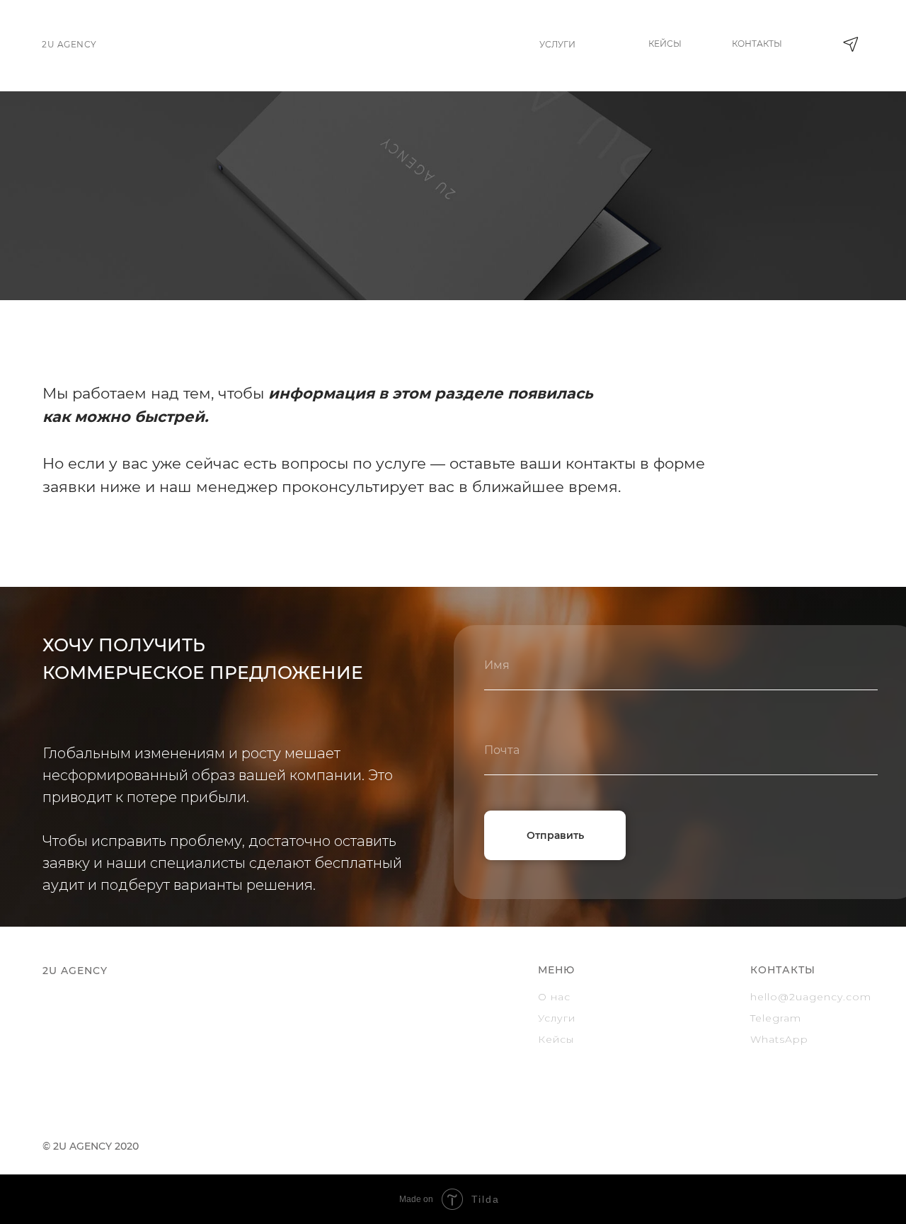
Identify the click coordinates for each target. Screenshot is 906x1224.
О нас (554, 996)
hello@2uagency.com (810, 996)
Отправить (555, 835)
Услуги (556, 1018)
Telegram (775, 1018)
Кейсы (556, 1039)
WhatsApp (779, 1039)
